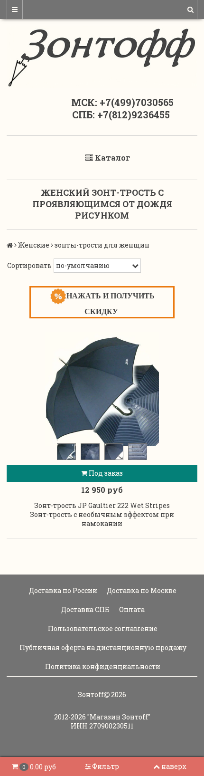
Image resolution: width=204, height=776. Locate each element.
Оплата (131, 609)
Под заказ (105, 473)
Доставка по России (62, 590)
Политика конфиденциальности (102, 666)
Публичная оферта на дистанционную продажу (102, 647)
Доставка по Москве (140, 590)
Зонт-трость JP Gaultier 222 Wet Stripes (102, 505)
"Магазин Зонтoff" (118, 716)
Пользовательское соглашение (102, 628)
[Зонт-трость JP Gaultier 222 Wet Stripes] (102, 389)
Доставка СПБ (85, 609)
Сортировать (29, 265)
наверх (173, 766)
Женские (33, 244)
